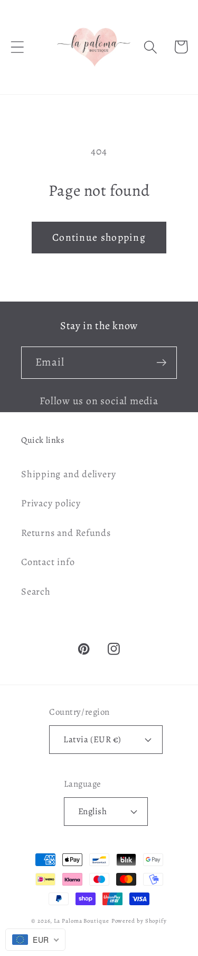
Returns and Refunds (66, 532)
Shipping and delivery (68, 474)
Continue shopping (99, 237)
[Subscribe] (161, 363)
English (92, 811)
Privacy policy (51, 503)
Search (36, 591)
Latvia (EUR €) (92, 739)
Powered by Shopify (139, 921)
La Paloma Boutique (81, 921)
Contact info (47, 562)
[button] (17, 47)
